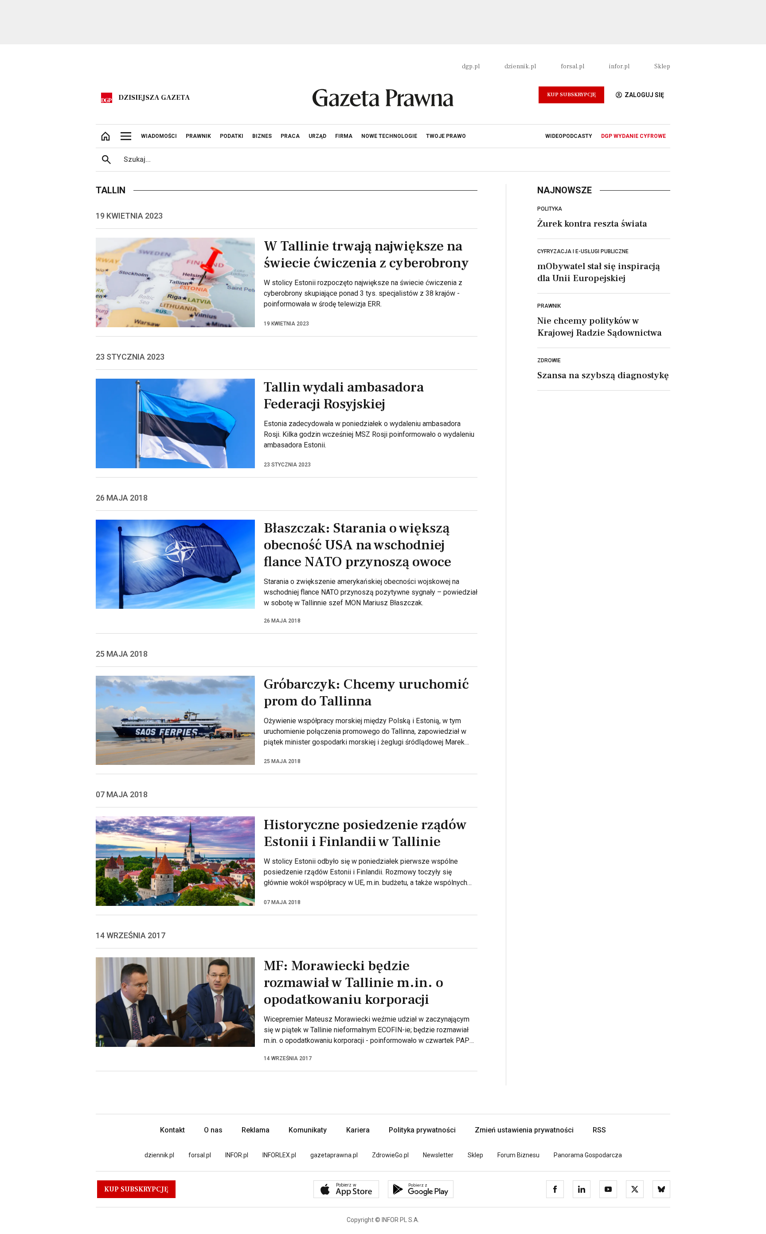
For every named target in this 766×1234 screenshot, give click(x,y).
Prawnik (549, 306)
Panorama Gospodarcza (588, 1155)
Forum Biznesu (518, 1155)
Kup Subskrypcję (571, 94)
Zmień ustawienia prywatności (524, 1130)
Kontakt (172, 1130)
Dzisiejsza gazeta (154, 97)
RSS (599, 1130)
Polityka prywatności (422, 1130)
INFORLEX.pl (279, 1155)
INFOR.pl (236, 1155)
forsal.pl (572, 67)
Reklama (256, 1130)
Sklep (662, 67)
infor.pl (619, 67)
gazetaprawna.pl (334, 1155)
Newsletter (438, 1155)
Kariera (358, 1130)
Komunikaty (308, 1130)
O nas (213, 1130)
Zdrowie (549, 360)
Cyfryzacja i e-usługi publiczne (583, 251)
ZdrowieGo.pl (390, 1155)
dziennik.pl (520, 67)
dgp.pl (471, 67)
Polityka (549, 209)
